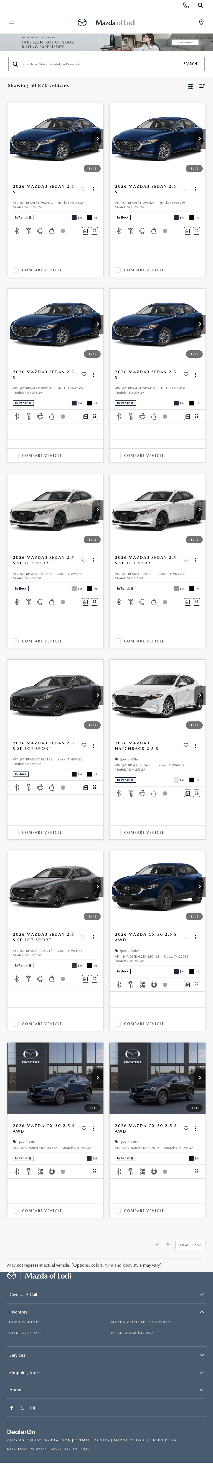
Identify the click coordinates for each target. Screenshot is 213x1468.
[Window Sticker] (94, 231)
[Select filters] (190, 86)
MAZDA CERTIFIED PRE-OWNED (141, 1322)
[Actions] (93, 189)
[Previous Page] (157, 1245)
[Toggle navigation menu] (9, 23)
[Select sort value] (200, 86)
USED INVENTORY (25, 1333)
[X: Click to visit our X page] (22, 1408)
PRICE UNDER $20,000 (132, 1333)
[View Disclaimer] (63, 231)
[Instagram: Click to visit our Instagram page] (33, 1408)
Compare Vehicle (42, 270)
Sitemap (82, 1440)
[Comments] (85, 231)
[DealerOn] (21, 1432)
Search (190, 64)
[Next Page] (167, 1245)
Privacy (102, 1440)
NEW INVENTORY (25, 1322)
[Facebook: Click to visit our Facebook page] (12, 1408)
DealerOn (61, 1440)
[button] (97, 139)
